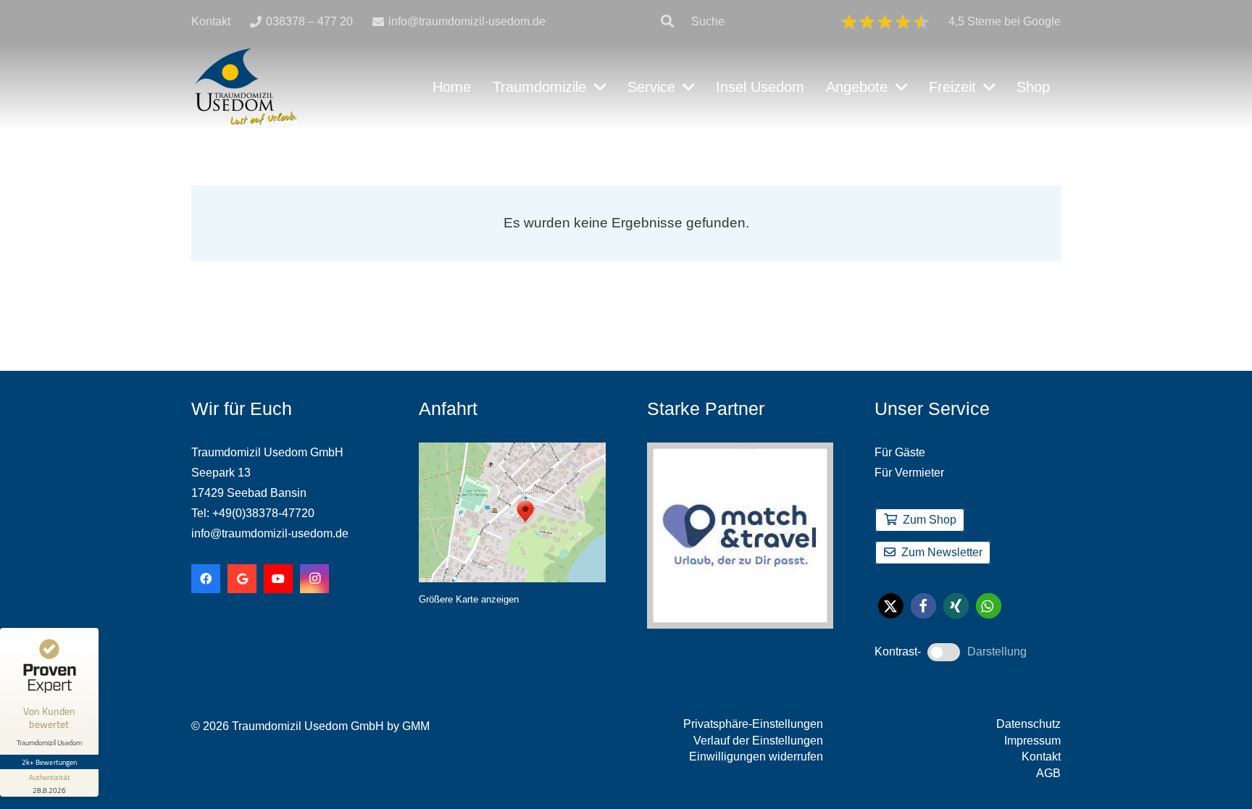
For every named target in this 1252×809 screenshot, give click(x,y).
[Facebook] (205, 578)
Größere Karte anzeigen (469, 599)
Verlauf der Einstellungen (758, 740)
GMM (416, 726)
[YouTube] (278, 578)
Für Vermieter (909, 472)
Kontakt (1041, 756)
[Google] (242, 578)
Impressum (1032, 740)
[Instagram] (314, 578)
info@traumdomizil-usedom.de (270, 533)
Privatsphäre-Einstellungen (753, 724)
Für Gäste (900, 452)
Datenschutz (1028, 724)
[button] (667, 21)
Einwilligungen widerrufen (756, 756)
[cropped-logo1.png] (245, 87)
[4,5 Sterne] (885, 21)
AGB (1048, 773)
